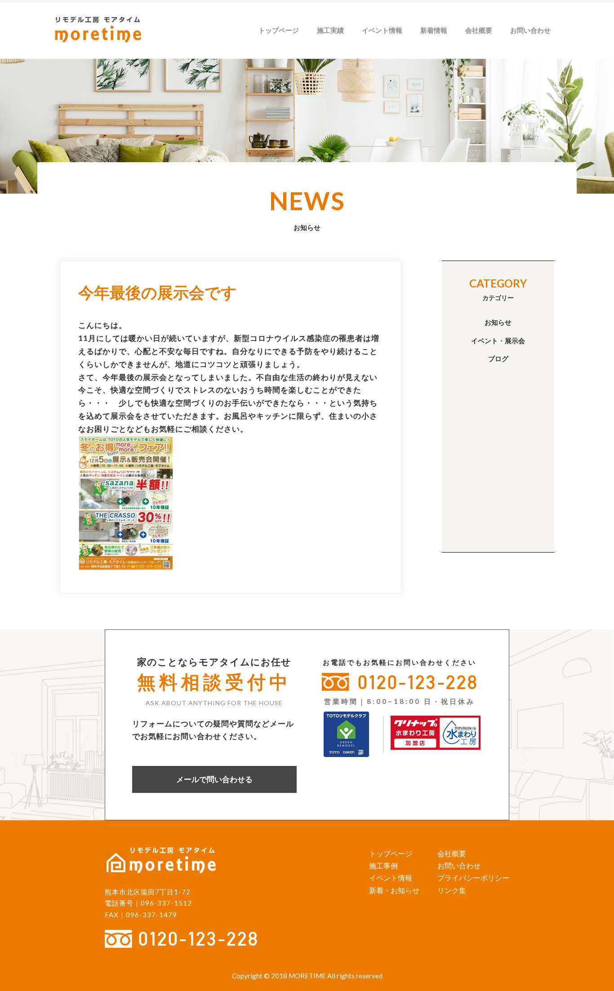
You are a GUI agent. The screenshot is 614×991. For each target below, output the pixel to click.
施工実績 (330, 30)
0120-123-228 (418, 682)
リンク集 (451, 890)
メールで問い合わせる (214, 779)
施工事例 (383, 865)
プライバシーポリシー (473, 877)
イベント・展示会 (498, 340)
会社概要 (478, 30)
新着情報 (433, 30)
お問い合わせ (530, 30)
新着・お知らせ (394, 890)
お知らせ (498, 322)
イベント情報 (382, 30)
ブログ (498, 358)
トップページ (278, 30)
